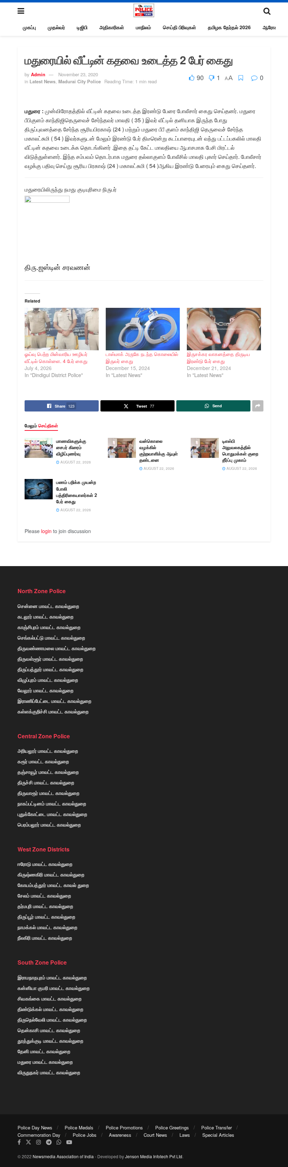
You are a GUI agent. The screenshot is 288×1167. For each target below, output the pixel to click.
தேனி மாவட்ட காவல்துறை (44, 1051)
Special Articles (218, 1135)
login (46, 530)
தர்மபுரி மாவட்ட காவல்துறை (45, 905)
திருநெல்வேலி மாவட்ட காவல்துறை (52, 1019)
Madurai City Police (79, 81)
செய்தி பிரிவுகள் (179, 27)
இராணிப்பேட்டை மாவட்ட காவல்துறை (54, 700)
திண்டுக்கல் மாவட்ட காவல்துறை (50, 1008)
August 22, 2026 (75, 462)
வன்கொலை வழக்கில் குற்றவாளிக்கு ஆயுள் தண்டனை (158, 450)
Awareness (120, 1135)
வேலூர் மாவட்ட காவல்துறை (45, 690)
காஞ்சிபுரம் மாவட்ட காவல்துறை (49, 626)
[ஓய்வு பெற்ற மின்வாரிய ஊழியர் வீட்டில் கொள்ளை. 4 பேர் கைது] (62, 329)
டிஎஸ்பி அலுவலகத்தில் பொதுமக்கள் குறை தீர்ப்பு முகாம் (240, 450)
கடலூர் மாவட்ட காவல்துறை (45, 616)
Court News (155, 1135)
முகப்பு (29, 27)
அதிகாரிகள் (111, 27)
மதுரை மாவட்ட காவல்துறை (45, 1061)
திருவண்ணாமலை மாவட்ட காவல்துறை (57, 647)
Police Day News (35, 1127)
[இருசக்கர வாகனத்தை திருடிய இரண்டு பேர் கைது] (224, 329)
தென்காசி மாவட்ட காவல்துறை (49, 1029)
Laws (184, 1135)
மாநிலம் (143, 27)
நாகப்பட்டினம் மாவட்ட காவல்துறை (52, 803)
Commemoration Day (39, 1135)
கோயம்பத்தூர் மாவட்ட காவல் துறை (53, 884)
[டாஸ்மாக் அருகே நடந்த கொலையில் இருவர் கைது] (143, 329)
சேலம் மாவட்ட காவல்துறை (44, 895)
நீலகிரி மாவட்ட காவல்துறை (45, 937)
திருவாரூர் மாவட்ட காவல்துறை (48, 792)
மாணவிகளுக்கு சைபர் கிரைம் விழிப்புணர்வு (71, 447)
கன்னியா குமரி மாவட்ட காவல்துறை (54, 987)
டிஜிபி (82, 27)
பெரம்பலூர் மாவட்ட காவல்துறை (49, 824)
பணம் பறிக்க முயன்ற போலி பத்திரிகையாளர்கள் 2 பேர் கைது (76, 492)
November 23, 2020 (78, 74)
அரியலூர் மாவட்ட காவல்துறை (48, 750)
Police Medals (79, 1127)
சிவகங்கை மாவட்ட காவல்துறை (49, 998)
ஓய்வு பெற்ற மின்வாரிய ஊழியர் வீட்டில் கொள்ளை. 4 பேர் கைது (56, 357)
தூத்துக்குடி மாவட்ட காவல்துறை (50, 1040)
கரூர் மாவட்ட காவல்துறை (43, 761)
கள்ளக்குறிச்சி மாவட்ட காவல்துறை (53, 711)
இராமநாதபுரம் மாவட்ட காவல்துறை (52, 977)
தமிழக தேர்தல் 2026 (229, 27)
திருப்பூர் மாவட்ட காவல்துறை (46, 916)
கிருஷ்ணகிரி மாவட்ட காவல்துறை (51, 874)
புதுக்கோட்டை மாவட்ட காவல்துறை (52, 813)
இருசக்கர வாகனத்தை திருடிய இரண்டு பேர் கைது (218, 357)
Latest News (42, 81)
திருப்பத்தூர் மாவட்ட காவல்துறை (50, 669)
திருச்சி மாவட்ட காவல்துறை (46, 782)
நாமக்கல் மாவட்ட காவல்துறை (47, 927)
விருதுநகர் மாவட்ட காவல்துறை (49, 1072)
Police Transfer (216, 1127)
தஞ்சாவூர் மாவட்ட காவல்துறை (48, 771)
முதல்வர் (56, 27)
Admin (38, 74)
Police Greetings (172, 1127)
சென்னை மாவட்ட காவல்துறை (48, 605)
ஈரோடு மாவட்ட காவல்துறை (45, 863)
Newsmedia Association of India (63, 1156)
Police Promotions (124, 1127)
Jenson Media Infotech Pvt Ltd (153, 1156)
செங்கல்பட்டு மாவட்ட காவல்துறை (51, 637)
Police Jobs (85, 1135)
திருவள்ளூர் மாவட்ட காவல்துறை (50, 658)
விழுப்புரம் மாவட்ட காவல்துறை (48, 679)
